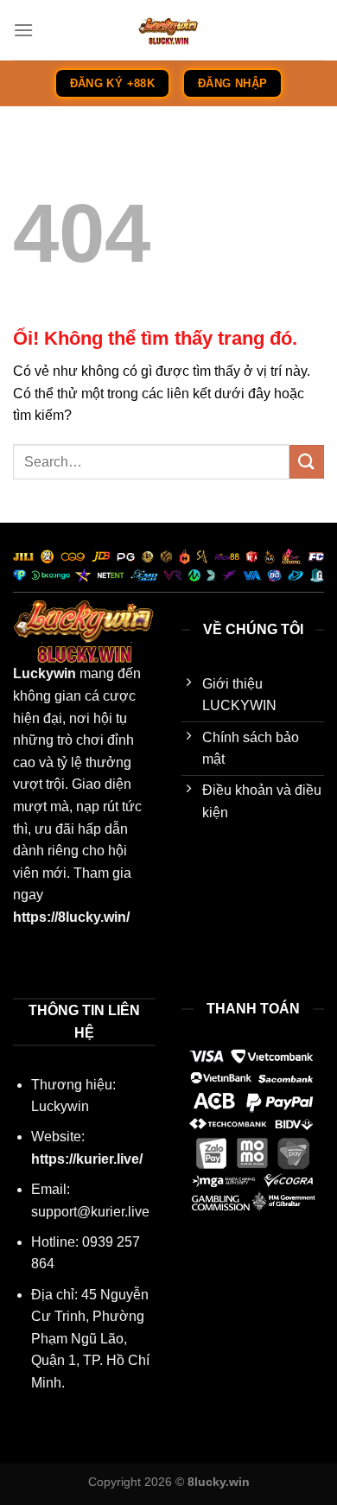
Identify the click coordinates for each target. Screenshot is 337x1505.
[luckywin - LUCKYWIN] (168, 30)
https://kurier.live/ (87, 1159)
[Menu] (23, 30)
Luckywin (44, 673)
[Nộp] (306, 462)
